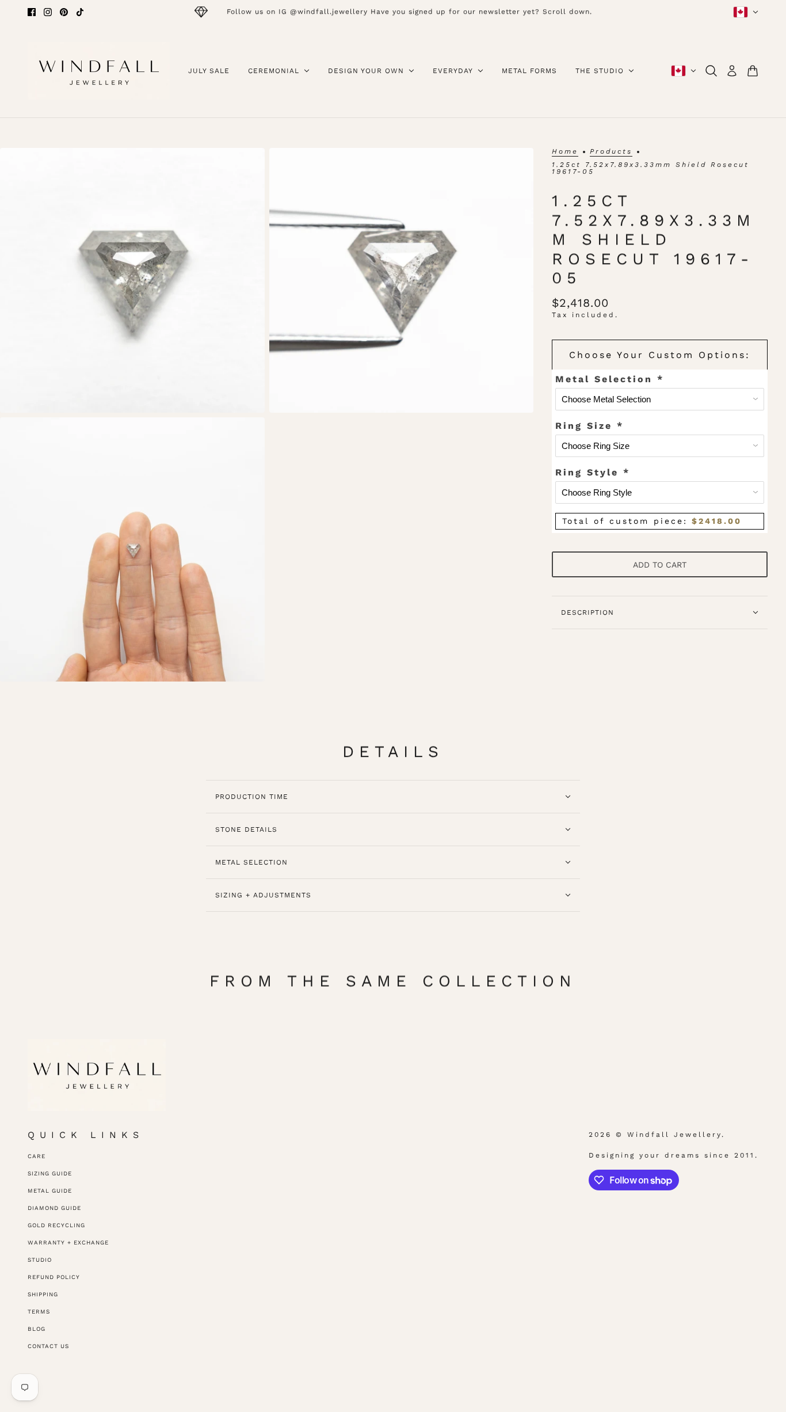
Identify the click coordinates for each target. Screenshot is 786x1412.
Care (36, 1156)
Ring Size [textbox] (589, 425)
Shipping (43, 1294)
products (611, 151)
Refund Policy (54, 1277)
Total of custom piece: (652, 521)
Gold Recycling (56, 1225)
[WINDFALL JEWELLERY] (99, 71)
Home (565, 151)
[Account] (732, 71)
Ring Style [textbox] (592, 472)
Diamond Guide (54, 1208)
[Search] (711, 71)
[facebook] (31, 12)
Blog (36, 1329)
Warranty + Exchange (68, 1242)
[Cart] (752, 71)
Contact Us (48, 1346)
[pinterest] (64, 12)
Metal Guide (50, 1191)
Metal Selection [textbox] (609, 379)
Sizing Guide (50, 1173)
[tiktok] (80, 12)
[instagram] (47, 12)
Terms (39, 1311)
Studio (40, 1260)
